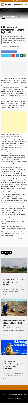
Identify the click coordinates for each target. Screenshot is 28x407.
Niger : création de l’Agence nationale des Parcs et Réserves (13, 282)
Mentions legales (14, 388)
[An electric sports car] (14, 267)
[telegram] (21, 55)
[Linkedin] (17, 55)
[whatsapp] (24, 55)
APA (18, 16)
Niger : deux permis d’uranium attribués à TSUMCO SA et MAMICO (14, 323)
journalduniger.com (18, 394)
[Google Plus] (13, 55)
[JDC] (12, 4)
